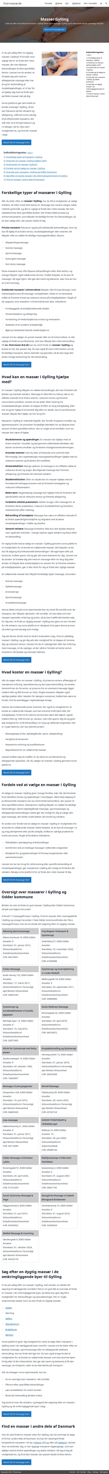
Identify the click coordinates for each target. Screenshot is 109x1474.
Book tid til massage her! (55, 29)
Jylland (58, 3)
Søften (8, 1318)
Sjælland (76, 3)
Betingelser (104, 1472)
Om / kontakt (90, 3)
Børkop (9, 1334)
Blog (89, 1472)
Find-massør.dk (12, 3)
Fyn (67, 3)
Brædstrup (11, 1329)
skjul (30, 152)
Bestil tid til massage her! (16, 142)
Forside (48, 3)
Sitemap (95, 1472)
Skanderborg (12, 1323)
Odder (8, 1307)
